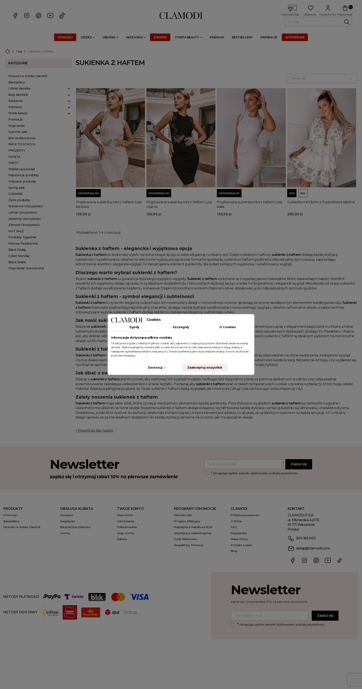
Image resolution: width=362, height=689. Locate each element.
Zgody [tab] (134, 327)
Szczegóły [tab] (181, 327)
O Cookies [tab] (227, 327)
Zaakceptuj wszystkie (204, 367)
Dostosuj (155, 367)
